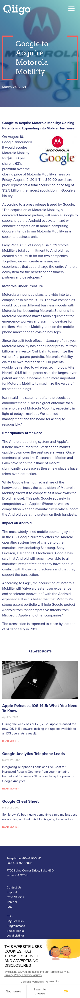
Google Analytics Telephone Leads (33, 753)
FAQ (9, 907)
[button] (71, 8)
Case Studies (15, 897)
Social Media (15, 931)
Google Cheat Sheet (20, 801)
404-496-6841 (31, 858)
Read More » (10, 741)
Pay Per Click (15, 921)
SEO (9, 916)
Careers (12, 902)
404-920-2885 (22, 863)
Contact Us (14, 887)
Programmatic (16, 926)
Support (12, 892)
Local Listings (15, 935)
